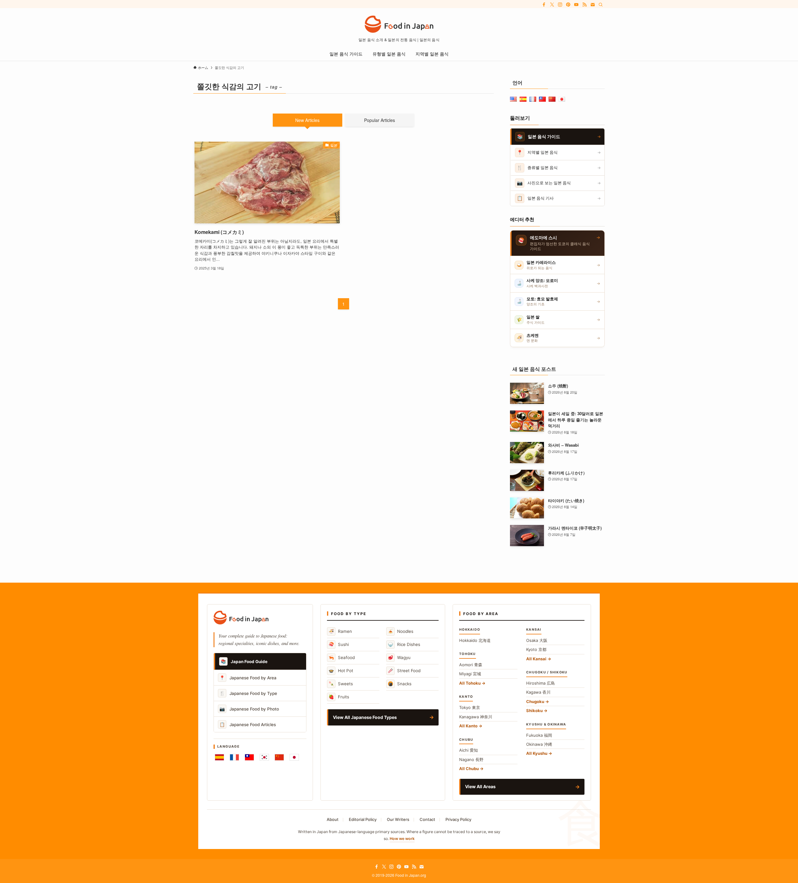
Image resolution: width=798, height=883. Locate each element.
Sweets (341, 683)
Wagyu (399, 657)
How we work (402, 838)
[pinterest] (568, 4)
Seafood (342, 657)
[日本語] (294, 757)
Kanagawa (475, 716)
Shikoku (534, 710)
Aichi (468, 750)
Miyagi (470, 673)
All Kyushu (536, 753)
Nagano (471, 759)
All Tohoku (470, 683)
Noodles (400, 631)
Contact (427, 819)
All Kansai (536, 658)
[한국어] (264, 757)
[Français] (234, 757)
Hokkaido (475, 640)
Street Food (404, 670)
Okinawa (539, 744)
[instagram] (560, 4)
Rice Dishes (404, 644)
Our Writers (398, 819)
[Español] (219, 757)
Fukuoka (539, 735)
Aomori (470, 664)
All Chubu (469, 768)
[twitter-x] (552, 4)
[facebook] (544, 4)
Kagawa (538, 692)
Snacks (399, 683)
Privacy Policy (458, 819)
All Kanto (468, 725)
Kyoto (536, 649)
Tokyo (469, 707)
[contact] (593, 4)
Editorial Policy (363, 819)
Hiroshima (540, 683)
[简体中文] (279, 757)
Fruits (339, 696)
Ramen (340, 631)
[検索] (601, 4)
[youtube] (576, 4)
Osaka (536, 640)
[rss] (584, 4)
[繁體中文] (249, 757)
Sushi (339, 644)
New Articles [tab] (307, 120)
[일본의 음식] (399, 24)
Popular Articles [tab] (379, 120)
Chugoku (535, 701)
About (333, 819)
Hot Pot (341, 670)
